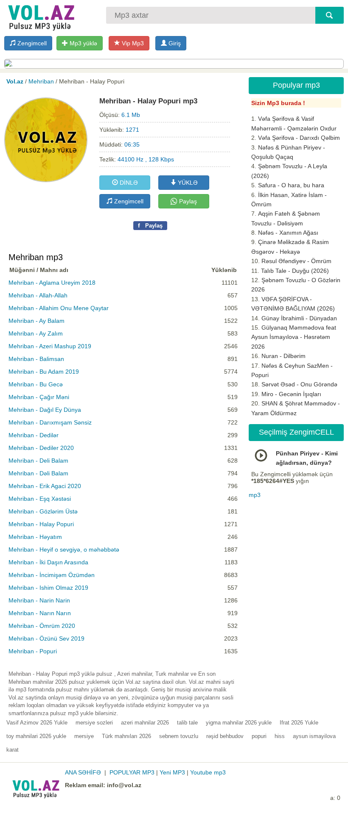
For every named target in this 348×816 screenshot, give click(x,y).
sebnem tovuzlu (178, 736)
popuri (259, 736)
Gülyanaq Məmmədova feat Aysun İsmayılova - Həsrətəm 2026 (293, 337)
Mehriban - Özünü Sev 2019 (46, 638)
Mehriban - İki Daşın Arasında (48, 562)
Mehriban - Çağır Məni (38, 397)
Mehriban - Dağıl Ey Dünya (44, 409)
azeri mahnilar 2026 (145, 722)
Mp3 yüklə (82, 43)
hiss (280, 736)
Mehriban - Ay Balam (36, 320)
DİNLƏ (128, 182)
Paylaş (187, 201)
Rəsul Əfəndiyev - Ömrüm (296, 261)
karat (12, 750)
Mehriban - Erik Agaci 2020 (44, 486)
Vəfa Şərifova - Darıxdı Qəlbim (299, 137)
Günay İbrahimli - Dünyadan (299, 318)
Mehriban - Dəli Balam (38, 473)
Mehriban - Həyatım (35, 536)
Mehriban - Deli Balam (38, 460)
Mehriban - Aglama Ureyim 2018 (51, 282)
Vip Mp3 (132, 43)
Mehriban (41, 81)
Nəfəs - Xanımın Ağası (288, 232)
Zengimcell (31, 43)
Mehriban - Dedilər (33, 435)
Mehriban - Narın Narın (39, 613)
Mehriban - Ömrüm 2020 (41, 625)
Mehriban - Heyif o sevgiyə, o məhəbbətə (63, 549)
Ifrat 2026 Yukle (299, 722)
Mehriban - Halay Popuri (41, 524)
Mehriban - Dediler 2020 (41, 447)
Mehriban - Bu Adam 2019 (43, 371)
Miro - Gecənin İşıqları (291, 394)
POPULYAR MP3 (131, 772)
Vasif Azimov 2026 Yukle (36, 722)
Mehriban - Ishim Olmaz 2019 (48, 587)
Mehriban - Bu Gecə (35, 384)
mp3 (255, 494)
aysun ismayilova (314, 736)
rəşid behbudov (225, 736)
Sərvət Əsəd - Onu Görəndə (299, 384)
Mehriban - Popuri (32, 651)
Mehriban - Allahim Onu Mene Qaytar (58, 308)
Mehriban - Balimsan (36, 358)
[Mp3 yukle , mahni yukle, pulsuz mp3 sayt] (40, 16)
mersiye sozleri (94, 722)
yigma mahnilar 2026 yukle (239, 722)
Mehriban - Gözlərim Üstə (43, 511)
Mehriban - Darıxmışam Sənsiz (50, 422)
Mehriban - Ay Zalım (35, 333)
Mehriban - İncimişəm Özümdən (51, 575)
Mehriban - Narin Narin (39, 600)
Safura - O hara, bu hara (291, 185)
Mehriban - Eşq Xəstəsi (39, 498)
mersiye (84, 736)
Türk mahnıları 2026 (126, 736)
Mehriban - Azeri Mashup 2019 (49, 346)
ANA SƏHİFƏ (83, 772)
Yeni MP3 (172, 772)
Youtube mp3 (208, 772)
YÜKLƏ (187, 182)
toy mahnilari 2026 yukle (36, 736)
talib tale (187, 722)
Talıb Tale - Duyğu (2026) (295, 270)
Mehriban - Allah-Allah (37, 295)
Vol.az (14, 81)
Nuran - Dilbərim (283, 355)
